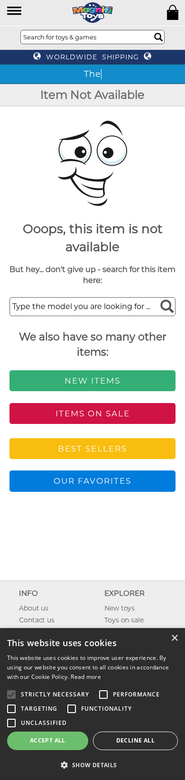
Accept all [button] (47, 740)
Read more (86, 677)
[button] (15, 11)
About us (33, 608)
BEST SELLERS (92, 448)
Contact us (37, 620)
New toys (119, 608)
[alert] (92, 704)
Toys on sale (124, 620)
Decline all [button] (135, 740)
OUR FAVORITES (92, 481)
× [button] (174, 638)
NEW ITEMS (92, 380)
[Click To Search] (158, 37)
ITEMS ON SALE (93, 413)
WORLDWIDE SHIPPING (92, 57)
